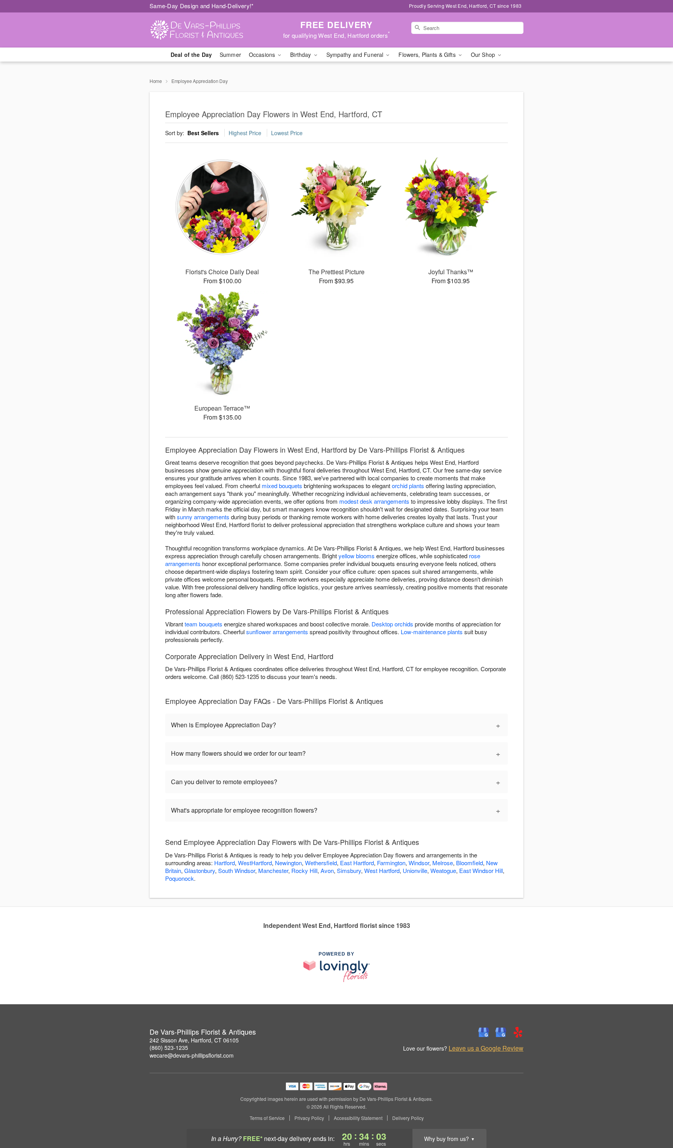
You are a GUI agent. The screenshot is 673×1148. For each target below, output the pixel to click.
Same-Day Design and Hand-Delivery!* (202, 6)
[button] (652, 1115)
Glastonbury (199, 870)
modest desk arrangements (374, 501)
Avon (327, 870)
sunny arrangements (203, 517)
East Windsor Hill (481, 870)
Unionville (415, 870)
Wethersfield (321, 863)
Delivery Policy (408, 1118)
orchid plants (408, 485)
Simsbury (349, 870)
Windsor (419, 863)
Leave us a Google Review (486, 1048)
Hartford (224, 863)
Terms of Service (267, 1118)
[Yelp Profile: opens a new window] (518, 1032)
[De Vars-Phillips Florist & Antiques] (206, 30)
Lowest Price (287, 133)
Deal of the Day (191, 54)
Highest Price (245, 133)
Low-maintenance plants (432, 632)
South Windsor (236, 870)
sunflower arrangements (277, 632)
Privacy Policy (309, 1118)
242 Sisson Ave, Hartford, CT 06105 (194, 1040)
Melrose (442, 863)
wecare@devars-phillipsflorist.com (192, 1055)
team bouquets (203, 624)
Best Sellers (203, 133)
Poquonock (179, 878)
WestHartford (255, 863)
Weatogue (443, 870)
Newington (288, 863)
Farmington (391, 863)
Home (156, 81)
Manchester (273, 870)
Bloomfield (469, 863)
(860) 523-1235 (169, 1047)
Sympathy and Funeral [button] (355, 54)
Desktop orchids (392, 624)
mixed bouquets (282, 485)
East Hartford (357, 863)
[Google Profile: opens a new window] (483, 1032)
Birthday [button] (301, 54)
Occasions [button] (263, 54)
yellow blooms (356, 556)
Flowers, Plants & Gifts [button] (427, 54)
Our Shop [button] (484, 54)
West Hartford (382, 870)
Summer (230, 54)
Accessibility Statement (358, 1118)
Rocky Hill (304, 870)
